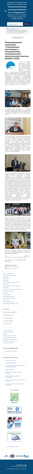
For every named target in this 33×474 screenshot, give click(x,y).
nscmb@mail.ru (6, 323)
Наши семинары (17, 38)
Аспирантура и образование (9, 298)
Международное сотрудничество (10, 303)
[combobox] (15, 24)
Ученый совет (6, 284)
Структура (5, 277)
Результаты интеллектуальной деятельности (12, 289)
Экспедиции (5, 292)
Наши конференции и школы (18, 37)
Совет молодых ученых (8, 332)
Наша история (6, 300)
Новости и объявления (8, 273)
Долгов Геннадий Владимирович (18, 466)
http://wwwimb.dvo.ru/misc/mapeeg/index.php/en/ (15, 257)
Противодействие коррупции (9, 337)
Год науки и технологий (8, 342)
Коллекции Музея (7, 294)
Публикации (5, 287)
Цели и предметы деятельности (10, 275)
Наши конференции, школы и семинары (11, 285)
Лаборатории (6, 278)
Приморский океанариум (11, 351)
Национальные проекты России (10, 341)
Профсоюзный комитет (8, 330)
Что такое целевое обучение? (12, 446)
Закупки (5, 334)
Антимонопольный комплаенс (9, 335)
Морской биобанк (9, 369)
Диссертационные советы (8, 296)
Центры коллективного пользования (11, 282)
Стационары (6, 280)
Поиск (28, 24)
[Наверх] (15, 471)
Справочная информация (8, 301)
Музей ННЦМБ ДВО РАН (11, 362)
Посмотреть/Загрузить (10, 259)
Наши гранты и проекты (8, 291)
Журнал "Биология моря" (11, 360)
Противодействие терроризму (10, 339)
